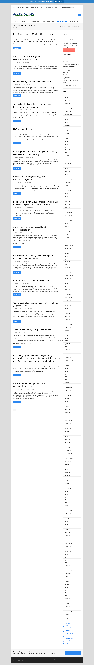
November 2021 (68, 215)
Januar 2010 (67, 568)
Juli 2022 (67, 193)
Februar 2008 (68, 606)
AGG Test (65, 628)
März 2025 (67, 128)
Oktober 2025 (68, 111)
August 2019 (68, 278)
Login (56, 7)
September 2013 (69, 458)
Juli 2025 (67, 119)
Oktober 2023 (68, 160)
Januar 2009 (67, 598)
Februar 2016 (68, 379)
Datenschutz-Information (48, 659)
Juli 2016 (67, 365)
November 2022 (68, 182)
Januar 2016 (67, 382)
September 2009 (69, 579)
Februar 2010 (68, 565)
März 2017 (67, 346)
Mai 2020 (67, 256)
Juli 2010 (67, 554)
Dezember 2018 (68, 294)
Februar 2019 (68, 289)
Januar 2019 (67, 292)
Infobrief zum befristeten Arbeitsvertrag (31, 280)
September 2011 (69, 516)
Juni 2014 (67, 434)
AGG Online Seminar (68, 638)
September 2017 (69, 330)
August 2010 (68, 551)
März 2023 (67, 174)
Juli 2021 (67, 223)
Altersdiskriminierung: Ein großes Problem (32, 329)
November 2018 (68, 297)
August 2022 (68, 190)
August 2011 (68, 519)
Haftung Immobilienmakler (25, 129)
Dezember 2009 (68, 570)
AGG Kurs (65, 631)
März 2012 (67, 499)
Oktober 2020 (68, 242)
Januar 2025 (67, 130)
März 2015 (67, 409)
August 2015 (68, 395)
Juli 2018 (67, 308)
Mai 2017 (67, 341)
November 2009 (68, 573)
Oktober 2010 (68, 546)
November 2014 (68, 420)
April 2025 (67, 125)
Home (61, 26)
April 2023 (67, 171)
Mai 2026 (67, 97)
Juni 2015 (67, 401)
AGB (40, 659)
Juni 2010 (67, 557)
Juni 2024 (67, 141)
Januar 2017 (67, 352)
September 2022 (69, 188)
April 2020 (67, 259)
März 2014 (67, 442)
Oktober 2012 (68, 486)
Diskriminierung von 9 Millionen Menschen (32, 81)
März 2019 (67, 286)
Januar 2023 (67, 177)
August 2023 (68, 163)
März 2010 (67, 562)
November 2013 (68, 453)
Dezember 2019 (68, 270)
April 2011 (67, 529)
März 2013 (67, 475)
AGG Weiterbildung (67, 635)
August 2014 (68, 428)
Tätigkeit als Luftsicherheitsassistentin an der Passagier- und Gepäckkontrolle (70, 78)
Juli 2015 (67, 398)
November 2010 (68, 543)
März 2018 (67, 316)
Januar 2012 (67, 505)
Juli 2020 (67, 251)
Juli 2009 (67, 581)
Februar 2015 (68, 412)
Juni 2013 (67, 467)
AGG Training (66, 643)
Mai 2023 (67, 169)
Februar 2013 (68, 478)
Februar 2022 (68, 207)
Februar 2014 (68, 445)
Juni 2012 (67, 491)
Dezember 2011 (68, 508)
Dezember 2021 (68, 212)
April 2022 (67, 201)
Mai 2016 (67, 371)
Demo (56, 659)
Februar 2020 (68, 264)
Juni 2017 (67, 338)
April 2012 (67, 497)
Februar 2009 (68, 595)
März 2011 (67, 532)
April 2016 (67, 374)
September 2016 (69, 360)
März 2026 (67, 100)
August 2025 (68, 117)
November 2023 (68, 158)
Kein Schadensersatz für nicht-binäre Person (33, 34)
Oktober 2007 (68, 614)
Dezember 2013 (68, 450)
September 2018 (69, 303)
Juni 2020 (67, 253)
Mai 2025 (67, 122)
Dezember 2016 (68, 354)
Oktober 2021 (68, 218)
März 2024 (67, 149)
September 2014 (69, 426)
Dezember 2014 (68, 417)
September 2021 (69, 220)
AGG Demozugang (70, 50)
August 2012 (68, 488)
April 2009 (67, 590)
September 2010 (69, 549)
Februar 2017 (68, 349)
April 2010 (67, 560)
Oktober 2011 (68, 513)
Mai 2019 (67, 283)
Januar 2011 (67, 538)
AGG (64, 622)
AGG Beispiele (66, 645)
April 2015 (67, 406)
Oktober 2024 (68, 136)
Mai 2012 (67, 494)
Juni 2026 (67, 95)
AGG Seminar (66, 625)
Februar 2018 (68, 319)
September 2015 (69, 393)
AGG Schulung (15, 7)
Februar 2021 (68, 231)
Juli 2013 (67, 464)
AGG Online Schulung (68, 641)
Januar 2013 (67, 480)
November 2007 (68, 611)
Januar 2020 (67, 267)
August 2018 (68, 305)
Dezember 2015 (68, 385)
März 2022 (67, 204)
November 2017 (68, 324)
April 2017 (67, 344)
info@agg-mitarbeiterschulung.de (47, 7)
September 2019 (69, 275)
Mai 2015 (67, 404)
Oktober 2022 (68, 185)
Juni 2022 (67, 196)
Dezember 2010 (68, 540)
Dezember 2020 (68, 237)
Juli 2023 (67, 166)
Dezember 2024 (68, 133)
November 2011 (68, 510)
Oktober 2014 (68, 423)
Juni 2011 (67, 524)
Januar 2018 (67, 322)
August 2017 (68, 333)
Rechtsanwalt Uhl (27, 37)
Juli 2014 (67, 431)
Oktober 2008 (68, 603)
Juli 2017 (67, 335)
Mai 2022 (67, 199)
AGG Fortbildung (67, 623)
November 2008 (68, 601)
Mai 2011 (67, 527)
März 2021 (67, 229)
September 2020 (69, 245)
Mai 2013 (67, 469)
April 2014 (67, 439)
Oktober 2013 (68, 456)
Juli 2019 (67, 281)
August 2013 (68, 461)
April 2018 (67, 313)
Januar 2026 (67, 106)
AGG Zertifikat (66, 630)
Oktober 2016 (68, 357)
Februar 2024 (68, 152)
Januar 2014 (67, 447)
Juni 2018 (67, 311)
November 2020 (68, 240)
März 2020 (67, 261)
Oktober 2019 (68, 272)
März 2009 (67, 592)
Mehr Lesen (17, 48)
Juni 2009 (67, 584)
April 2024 (67, 147)
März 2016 (67, 376)
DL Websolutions (18, 659)
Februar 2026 (68, 103)
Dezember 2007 (68, 609)
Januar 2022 (67, 210)
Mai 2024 (67, 144)
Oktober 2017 (68, 327)
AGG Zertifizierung (67, 636)
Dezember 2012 (68, 483)
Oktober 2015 (68, 390)
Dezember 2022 (68, 179)
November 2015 (68, 387)
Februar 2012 (68, 502)
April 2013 (67, 472)
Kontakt (60, 659)
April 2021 (67, 226)
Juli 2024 (67, 138)
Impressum (35, 659)
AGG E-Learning (67, 627)
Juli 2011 (67, 521)
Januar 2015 (67, 415)
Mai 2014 (67, 437)
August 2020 (68, 248)
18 (27, 410)
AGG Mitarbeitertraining (68, 633)
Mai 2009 (67, 587)
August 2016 (68, 363)
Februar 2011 (68, 535)
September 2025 (69, 114)
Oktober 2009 (68, 576)
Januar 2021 (67, 234)
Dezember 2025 (68, 108)
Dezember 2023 (68, 155)
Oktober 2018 (68, 300)
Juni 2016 (67, 368)
